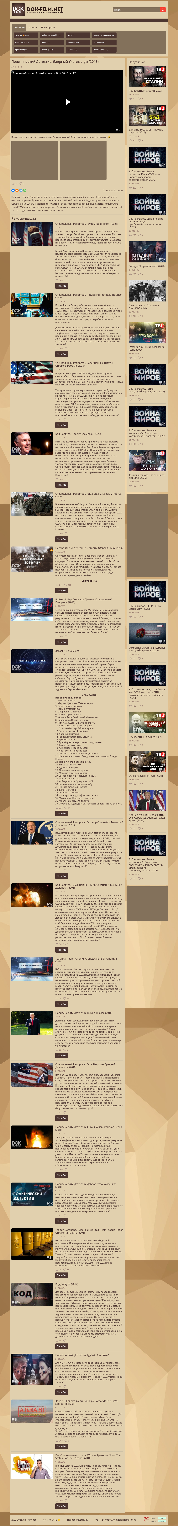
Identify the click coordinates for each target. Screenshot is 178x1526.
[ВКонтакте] (13, 190)
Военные (73, 42)
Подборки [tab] (19, 27)
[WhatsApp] (24, 190)
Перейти (61, 285)
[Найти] (163, 9)
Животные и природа (104, 35)
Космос (72, 50)
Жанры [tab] (33, 27)
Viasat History (101, 50)
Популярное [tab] (48, 27)
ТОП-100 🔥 (22, 35)
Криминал (21, 50)
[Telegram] (21, 190)
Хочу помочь (50, 1519)
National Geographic (51, 35)
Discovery (47, 50)
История (99, 42)
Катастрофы (22, 42)
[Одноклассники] (17, 190)
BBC (71, 35)
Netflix (45, 42)
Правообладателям (77, 1519)
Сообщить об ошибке (113, 190)
